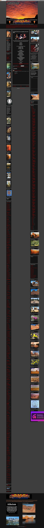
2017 (32, 106)
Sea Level (8, 428)
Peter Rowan (8, 397)
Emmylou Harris (8, 283)
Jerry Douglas (8, 318)
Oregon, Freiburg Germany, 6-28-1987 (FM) (34, 158)
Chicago (8, 248)
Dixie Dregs (8, 273)
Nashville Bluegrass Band (8, 379)
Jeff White (8, 315)
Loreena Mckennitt (8, 355)
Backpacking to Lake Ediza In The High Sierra (34, 200)
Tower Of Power (8, 464)
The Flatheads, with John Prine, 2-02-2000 (33, 148)
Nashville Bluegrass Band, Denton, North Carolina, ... (34, 215)
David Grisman (8, 263)
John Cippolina (8, 331)
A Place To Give (8, 202)
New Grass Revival (8, 383)
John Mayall (8, 335)
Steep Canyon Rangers (8, 437)
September (33, 217)
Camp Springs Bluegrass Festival (9, 245)
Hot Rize (8, 301)
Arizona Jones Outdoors (33, 275)
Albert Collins (8, 206)
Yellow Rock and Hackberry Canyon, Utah (34, 127)
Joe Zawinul (8, 328)
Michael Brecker (8, 367)
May (32, 221)
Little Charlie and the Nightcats (8, 353)
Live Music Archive (33, 277)
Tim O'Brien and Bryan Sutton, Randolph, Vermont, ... (34, 136)
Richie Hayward (8, 413)
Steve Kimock (8, 441)
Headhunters (8, 297)
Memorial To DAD (9, 364)
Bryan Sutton (8, 239)
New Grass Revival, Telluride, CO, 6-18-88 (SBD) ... (34, 169)
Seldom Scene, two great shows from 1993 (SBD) (33, 119)
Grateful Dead (8, 294)
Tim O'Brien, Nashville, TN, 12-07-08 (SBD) (34, 138)
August (33, 218)
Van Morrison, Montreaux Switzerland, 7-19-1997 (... (34, 179)
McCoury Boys (8, 363)
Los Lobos (8, 357)
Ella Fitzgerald (8, 281)
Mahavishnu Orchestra (8, 360)
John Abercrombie (9, 329)
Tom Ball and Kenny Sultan (8, 460)
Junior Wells (8, 342)
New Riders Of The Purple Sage (8, 384)
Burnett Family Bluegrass (8, 242)
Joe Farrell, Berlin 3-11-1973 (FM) (33, 163)
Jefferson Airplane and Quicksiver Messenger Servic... (33, 151)
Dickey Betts (8, 272)
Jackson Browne (8, 307)
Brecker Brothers (8, 236)
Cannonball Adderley (8, 247)
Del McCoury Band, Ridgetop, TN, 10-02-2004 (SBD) (34, 141)
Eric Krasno (8, 286)
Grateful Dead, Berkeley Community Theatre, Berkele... (33, 203)
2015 (32, 108)
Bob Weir (8, 232)
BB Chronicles (32, 270)
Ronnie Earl (8, 420)
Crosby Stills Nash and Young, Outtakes (33, 194)
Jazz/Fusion (8, 311)
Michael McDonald (8, 369)
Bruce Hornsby (8, 238)
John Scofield (8, 339)
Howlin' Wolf (8, 303)
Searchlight (32, 265)
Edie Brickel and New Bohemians (8, 279)
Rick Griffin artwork (8, 415)
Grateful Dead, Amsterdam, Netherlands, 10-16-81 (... (33, 185)
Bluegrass (8, 224)
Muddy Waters (8, 377)
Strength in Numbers (8, 448)
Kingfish (7, 345)
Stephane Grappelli (8, 439)
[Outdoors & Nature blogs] (9, 485)
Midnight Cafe (32, 269)
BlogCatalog (8, 491)
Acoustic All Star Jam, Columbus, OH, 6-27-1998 (34, 144)
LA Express (8, 346)
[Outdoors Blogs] (8, 488)
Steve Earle (8, 440)
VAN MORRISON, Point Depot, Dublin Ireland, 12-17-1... (33, 182)
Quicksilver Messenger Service (8, 404)
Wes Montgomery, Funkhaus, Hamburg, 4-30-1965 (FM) (34, 160)
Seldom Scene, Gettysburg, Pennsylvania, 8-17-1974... (34, 122)
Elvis (7, 282)
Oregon (7, 392)
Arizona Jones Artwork (8, 212)
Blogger (25, 526)
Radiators (8, 405)
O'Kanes (8, 389)
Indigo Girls (8, 304)
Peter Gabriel (8, 396)
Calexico (8, 243)
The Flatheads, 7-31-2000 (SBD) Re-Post (33, 212)
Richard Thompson (8, 412)
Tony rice (8, 463)
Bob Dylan (8, 231)
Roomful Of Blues (9, 421)
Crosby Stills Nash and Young (9, 255)
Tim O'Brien (8, 459)
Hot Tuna (8, 302)
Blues (7, 230)
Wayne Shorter (8, 474)
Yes (7, 482)
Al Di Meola (8, 205)
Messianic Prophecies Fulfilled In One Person (8, 58)
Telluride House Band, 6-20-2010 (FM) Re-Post (33, 209)
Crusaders (8, 256)
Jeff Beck (8, 312)
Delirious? (8, 268)
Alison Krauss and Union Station (9, 209)
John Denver (8, 332)
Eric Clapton (8, 285)
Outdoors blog (8, 489)
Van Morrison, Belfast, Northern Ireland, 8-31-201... (34, 172)
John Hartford (8, 334)
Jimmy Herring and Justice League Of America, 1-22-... (33, 116)
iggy (15, 70)
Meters (7, 366)
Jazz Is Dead (8, 310)
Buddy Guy (8, 240)
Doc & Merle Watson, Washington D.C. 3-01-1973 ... (33, 130)
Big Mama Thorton (8, 219)
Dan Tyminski (8, 257)
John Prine (8, 338)
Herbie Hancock (8, 298)
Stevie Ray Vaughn (8, 447)
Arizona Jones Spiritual (33, 276)
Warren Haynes (8, 471)
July (32, 219)
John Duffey (8, 333)
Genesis (8, 291)
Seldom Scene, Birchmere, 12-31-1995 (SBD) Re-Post (33, 124)
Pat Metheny (8, 395)
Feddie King (8, 287)
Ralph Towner (8, 406)
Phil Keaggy (8, 398)
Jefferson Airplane (9, 316)
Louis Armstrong (8, 358)
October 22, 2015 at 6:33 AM (18, 70)
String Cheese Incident (8, 450)
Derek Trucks (8, 269)
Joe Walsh (8, 327)
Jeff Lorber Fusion (9, 313)
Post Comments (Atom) (22, 88)
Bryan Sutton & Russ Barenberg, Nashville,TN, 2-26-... (33, 188)
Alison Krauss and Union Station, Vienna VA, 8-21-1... (34, 191)
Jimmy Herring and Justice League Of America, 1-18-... (33, 113)
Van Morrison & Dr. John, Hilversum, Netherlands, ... (33, 175)
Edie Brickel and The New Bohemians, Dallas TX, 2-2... (34, 197)
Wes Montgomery (9, 477)
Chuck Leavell (8, 253)
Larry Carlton (8, 347)
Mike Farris (8, 373)
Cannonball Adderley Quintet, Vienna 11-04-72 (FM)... (34, 166)
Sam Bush (8, 424)
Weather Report (8, 475)
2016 (32, 107)
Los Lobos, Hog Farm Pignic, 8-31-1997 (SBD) (33, 133)
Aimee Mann (8, 204)
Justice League (8, 343)
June (32, 220)
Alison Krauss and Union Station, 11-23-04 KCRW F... (33, 206)
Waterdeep (8, 473)
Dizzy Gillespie (8, 274)
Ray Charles (8, 407)
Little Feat (8, 354)
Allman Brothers (8, 210)
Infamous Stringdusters (8, 306)
